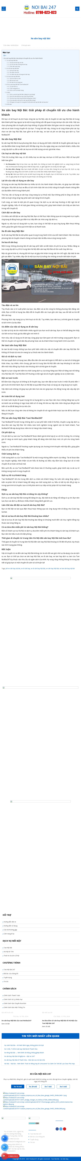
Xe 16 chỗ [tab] (18, 1086)
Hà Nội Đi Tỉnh (9, 952)
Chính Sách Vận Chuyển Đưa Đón (15, 1003)
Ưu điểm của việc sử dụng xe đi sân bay (20, 74)
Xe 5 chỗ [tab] (63, 1086)
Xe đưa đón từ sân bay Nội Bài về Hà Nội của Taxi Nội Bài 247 (59, 1021)
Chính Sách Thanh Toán (12, 995)
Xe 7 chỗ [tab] (48, 1086)
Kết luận (9, 104)
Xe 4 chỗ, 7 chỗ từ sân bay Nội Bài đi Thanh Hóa (20, 1049)
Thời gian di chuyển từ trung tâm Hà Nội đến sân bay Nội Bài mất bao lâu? (29, 102)
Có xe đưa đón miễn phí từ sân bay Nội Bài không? (23, 100)
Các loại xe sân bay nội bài (16, 62)
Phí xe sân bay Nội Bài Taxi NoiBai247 (17, 84)
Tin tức (6, 981)
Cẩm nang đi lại (9, 934)
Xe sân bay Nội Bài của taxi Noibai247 (16, 1020)
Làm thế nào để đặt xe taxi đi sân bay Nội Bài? (21, 96)
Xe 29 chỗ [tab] (33, 1086)
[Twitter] (60, 1129)
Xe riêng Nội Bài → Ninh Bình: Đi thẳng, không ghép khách (24, 1053)
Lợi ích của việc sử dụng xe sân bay (18, 64)
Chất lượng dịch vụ (15, 88)
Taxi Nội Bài (8, 948)
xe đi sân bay (25, 568)
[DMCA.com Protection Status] (34, 1123)
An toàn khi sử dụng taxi (16, 82)
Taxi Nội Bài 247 (9, 970)
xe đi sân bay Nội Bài (38, 568)
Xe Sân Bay (64, 1159)
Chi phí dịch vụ (14, 86)
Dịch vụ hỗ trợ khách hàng (17, 90)
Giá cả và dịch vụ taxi (15, 78)
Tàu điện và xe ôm (14, 72)
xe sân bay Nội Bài (52, 568)
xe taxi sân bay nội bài (67, 568)
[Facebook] (57, 1129)
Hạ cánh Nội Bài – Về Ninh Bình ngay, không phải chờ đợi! (24, 1045)
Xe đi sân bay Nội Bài (13, 68)
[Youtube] (64, 1129)
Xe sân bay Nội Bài (12, 60)
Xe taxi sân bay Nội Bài (13, 76)
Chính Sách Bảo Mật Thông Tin (14, 1007)
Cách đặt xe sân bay (15, 66)
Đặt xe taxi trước (14, 80)
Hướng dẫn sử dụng (10, 926)
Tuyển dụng (8, 977)
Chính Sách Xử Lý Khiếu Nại (13, 999)
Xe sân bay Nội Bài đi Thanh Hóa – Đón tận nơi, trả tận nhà (24, 1060)
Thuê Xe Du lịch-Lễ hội (11, 956)
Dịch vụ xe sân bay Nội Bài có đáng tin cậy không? (22, 94)
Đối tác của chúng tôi (11, 974)
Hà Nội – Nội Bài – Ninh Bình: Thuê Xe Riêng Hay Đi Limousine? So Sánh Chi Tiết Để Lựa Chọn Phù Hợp (39, 1064)
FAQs (8, 92)
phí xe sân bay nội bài (13, 568)
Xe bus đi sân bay (14, 70)
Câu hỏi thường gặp (10, 930)
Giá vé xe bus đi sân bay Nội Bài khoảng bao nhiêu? (23, 98)
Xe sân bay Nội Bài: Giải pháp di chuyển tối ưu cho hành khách (23, 58)
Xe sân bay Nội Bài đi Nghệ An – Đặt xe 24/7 (19, 1056)
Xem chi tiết (6, 1024)
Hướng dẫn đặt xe (10, 922)
